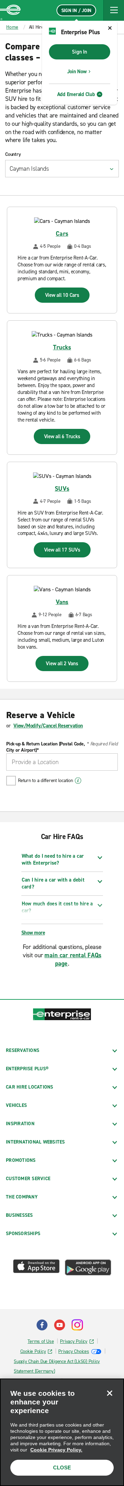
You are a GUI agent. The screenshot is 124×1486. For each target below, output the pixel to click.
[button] (113, 10)
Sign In (79, 51)
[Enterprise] (10, 10)
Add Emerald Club (76, 94)
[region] (62, 1432)
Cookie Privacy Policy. (56, 1449)
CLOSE (62, 1467)
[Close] (109, 1393)
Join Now (77, 71)
